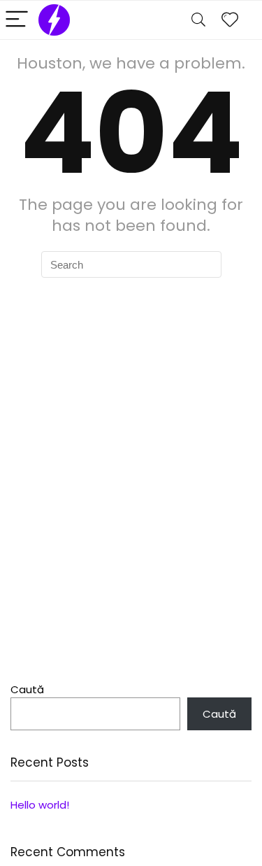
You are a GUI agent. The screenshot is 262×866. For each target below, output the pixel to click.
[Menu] (17, 19)
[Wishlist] (229, 20)
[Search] (198, 19)
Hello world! (39, 804)
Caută (27, 689)
